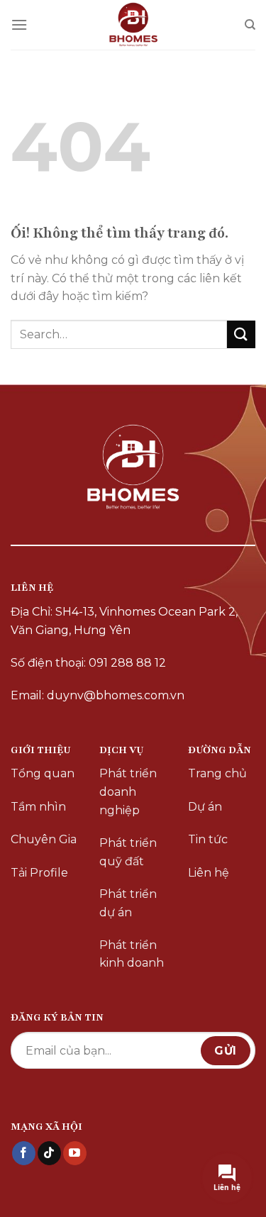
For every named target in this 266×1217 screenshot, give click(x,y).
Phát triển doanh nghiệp (128, 791)
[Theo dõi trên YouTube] (75, 1153)
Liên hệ (208, 872)
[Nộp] (241, 334)
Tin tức (208, 839)
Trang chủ (217, 773)
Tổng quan (42, 773)
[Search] (250, 24)
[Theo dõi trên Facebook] (23, 1153)
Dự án (205, 806)
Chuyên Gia (44, 839)
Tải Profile (39, 872)
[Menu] (19, 24)
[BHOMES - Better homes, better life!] (133, 25)
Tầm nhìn (38, 806)
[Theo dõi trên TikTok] (49, 1153)
